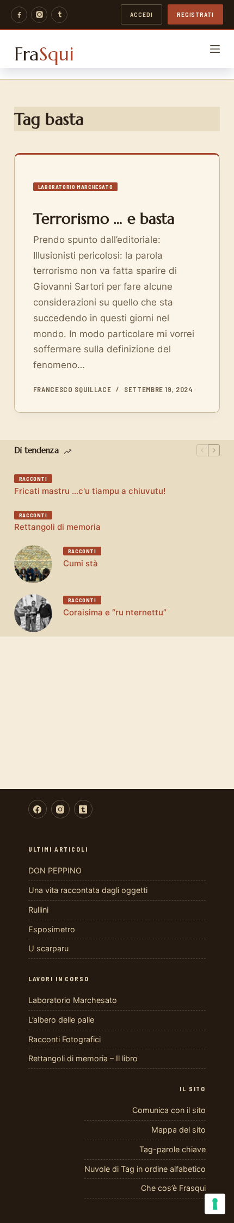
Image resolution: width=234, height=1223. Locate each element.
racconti (33, 478)
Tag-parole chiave (172, 1149)
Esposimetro (51, 929)
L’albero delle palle (61, 1019)
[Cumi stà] (33, 564)
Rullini (38, 909)
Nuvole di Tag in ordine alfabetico (145, 1168)
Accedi (141, 14)
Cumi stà (80, 563)
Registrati (195, 14)
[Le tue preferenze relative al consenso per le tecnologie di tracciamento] (215, 1204)
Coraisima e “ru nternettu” (115, 612)
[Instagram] (39, 15)
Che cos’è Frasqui (173, 1188)
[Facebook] (19, 15)
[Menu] (215, 49)
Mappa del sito (178, 1129)
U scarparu (48, 948)
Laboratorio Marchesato (75, 187)
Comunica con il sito (169, 1110)
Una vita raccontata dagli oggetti (87, 890)
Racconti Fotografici (64, 1039)
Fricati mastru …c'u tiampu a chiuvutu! (89, 491)
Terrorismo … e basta (104, 219)
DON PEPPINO (55, 870)
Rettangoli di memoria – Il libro (83, 1058)
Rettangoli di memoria (57, 527)
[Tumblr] (59, 15)
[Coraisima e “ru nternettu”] (33, 613)
